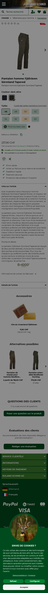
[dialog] (24, 296)
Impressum (31, 575)
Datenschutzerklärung (20, 575)
